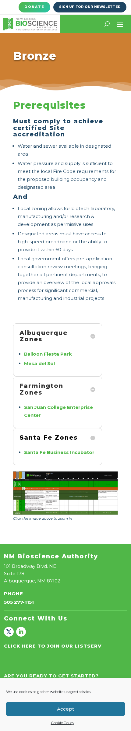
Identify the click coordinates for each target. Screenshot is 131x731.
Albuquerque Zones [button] (43, 336)
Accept (65, 709)
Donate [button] (34, 7)
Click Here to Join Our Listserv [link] (52, 646)
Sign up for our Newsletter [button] (90, 7)
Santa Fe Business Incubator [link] (59, 452)
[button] (120, 24)
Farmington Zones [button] (41, 389)
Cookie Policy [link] (62, 722)
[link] (30, 24)
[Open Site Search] (107, 24)
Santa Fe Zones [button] (48, 437)
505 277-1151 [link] (19, 602)
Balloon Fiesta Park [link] (48, 354)
